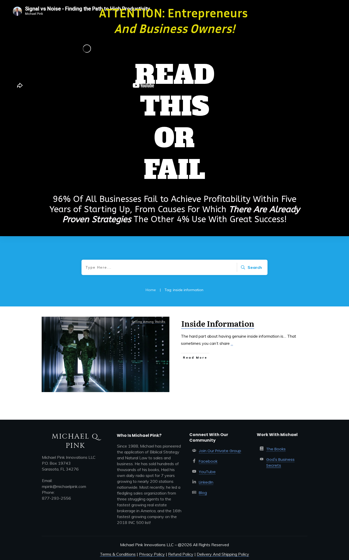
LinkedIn (206, 482)
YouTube (207, 471)
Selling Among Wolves (149, 322)
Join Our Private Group (220, 450)
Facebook (208, 461)
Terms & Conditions (118, 554)
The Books (276, 449)
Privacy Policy (152, 554)
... (232, 343)
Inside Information (217, 323)
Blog (203, 492)
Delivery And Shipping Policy (223, 554)
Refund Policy (180, 554)
